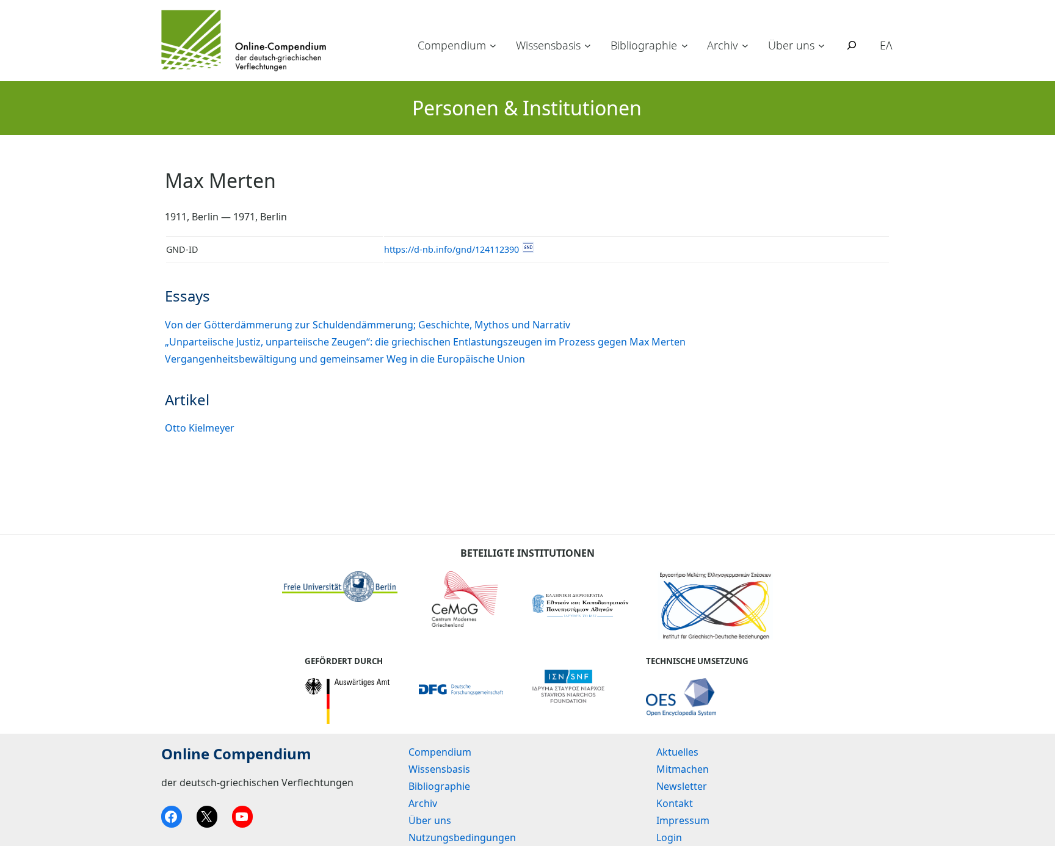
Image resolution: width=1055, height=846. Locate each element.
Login (669, 837)
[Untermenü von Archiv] (745, 45)
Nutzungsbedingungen (462, 837)
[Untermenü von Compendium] (493, 45)
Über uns (791, 45)
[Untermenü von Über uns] (821, 45)
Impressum (682, 820)
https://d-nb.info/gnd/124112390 (451, 249)
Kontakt (674, 803)
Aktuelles (677, 752)
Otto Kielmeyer (199, 428)
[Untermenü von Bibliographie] (684, 45)
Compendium (452, 45)
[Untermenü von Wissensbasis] (587, 45)
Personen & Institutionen (527, 108)
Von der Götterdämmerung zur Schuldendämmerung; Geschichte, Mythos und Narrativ (367, 324)
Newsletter (681, 786)
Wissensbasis (548, 45)
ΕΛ (886, 45)
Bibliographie (644, 45)
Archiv (722, 45)
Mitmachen (682, 769)
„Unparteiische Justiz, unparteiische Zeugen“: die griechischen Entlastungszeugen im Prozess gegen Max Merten (425, 342)
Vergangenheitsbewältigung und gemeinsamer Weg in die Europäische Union (345, 359)
